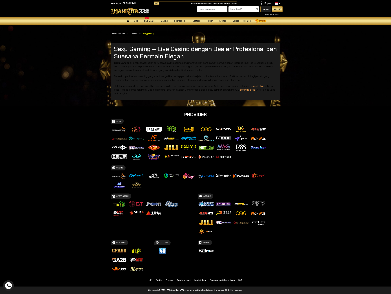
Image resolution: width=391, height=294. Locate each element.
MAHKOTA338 (118, 33)
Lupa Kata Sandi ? (272, 14)
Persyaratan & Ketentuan (222, 280)
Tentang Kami (183, 280)
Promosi (247, 20)
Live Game (149, 20)
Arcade (222, 20)
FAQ (240, 280)
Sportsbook (180, 20)
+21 (150, 280)
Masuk (266, 9)
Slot (135, 20)
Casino (164, 20)
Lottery (196, 20)
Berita (236, 20)
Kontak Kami (200, 280)
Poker (210, 20)
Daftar (277, 8)
